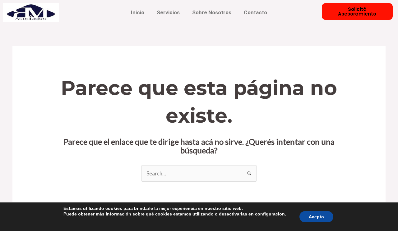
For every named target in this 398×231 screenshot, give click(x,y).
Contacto (255, 12)
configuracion (270, 213)
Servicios (168, 12)
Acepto (316, 216)
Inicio (137, 12)
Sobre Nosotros (211, 12)
